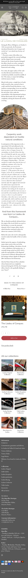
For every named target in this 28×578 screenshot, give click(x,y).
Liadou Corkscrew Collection (7, 393)
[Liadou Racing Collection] (7, 404)
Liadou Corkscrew (6, 482)
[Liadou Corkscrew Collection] (7, 384)
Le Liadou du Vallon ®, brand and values (13, 448)
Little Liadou (5, 472)
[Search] (22, 7)
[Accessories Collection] (21, 423)
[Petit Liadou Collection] (21, 365)
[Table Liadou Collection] (21, 404)
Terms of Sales (5, 454)
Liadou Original (6, 469)
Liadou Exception (6, 474)
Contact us (4, 443)
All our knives (5, 491)
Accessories (4, 488)
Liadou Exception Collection (20, 393)
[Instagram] (2, 555)
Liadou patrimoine (6, 477)
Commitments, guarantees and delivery (12, 445)
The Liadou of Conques (12, 323)
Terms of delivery (6, 451)
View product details (7, 345)
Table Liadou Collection (20, 412)
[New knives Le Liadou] (7, 423)
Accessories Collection (20, 431)
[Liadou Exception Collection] (21, 384)
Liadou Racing (5, 480)
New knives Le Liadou (7, 431)
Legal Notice (5, 456)
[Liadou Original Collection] (7, 365)
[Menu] (2, 7)
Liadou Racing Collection (7, 412)
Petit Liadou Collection (20, 373)
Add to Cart (14, 338)
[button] (4, 307)
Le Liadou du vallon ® (10, 571)
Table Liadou (5, 485)
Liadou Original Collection (7, 373)
